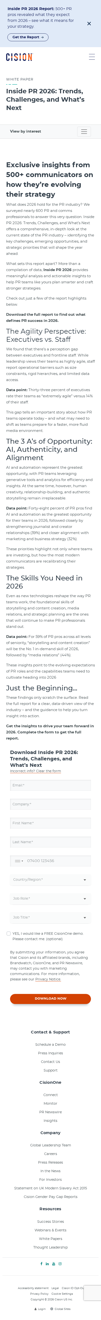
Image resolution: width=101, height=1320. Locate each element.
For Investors (50, 1180)
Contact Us (50, 1062)
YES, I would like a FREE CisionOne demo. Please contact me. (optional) (48, 936)
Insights (50, 1121)
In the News (50, 1171)
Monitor (50, 1103)
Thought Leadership (50, 1247)
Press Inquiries (50, 1053)
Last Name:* (23, 842)
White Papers (50, 1239)
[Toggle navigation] (84, 132)
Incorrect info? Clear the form (35, 771)
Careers (50, 1154)
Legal (55, 1288)
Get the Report (26, 37)
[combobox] (18, 861)
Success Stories (50, 1222)
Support (51, 1070)
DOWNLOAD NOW (50, 998)
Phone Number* (26, 861)
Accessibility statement (33, 1288)
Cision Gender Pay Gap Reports (50, 1197)
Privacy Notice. (48, 979)
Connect (50, 1095)
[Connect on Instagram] (60, 1264)
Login (42, 1309)
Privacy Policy (39, 1293)
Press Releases (50, 1162)
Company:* (22, 804)
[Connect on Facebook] (41, 1264)
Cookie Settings (62, 1293)
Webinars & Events (50, 1230)
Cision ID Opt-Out (73, 1288)
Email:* (18, 785)
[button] (89, 23)
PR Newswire (50, 1112)
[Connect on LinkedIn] (47, 1264)
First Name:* (23, 823)
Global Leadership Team (50, 1145)
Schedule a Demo (50, 1044)
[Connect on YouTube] (53, 1264)
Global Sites (62, 1309)
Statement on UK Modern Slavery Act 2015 (50, 1188)
